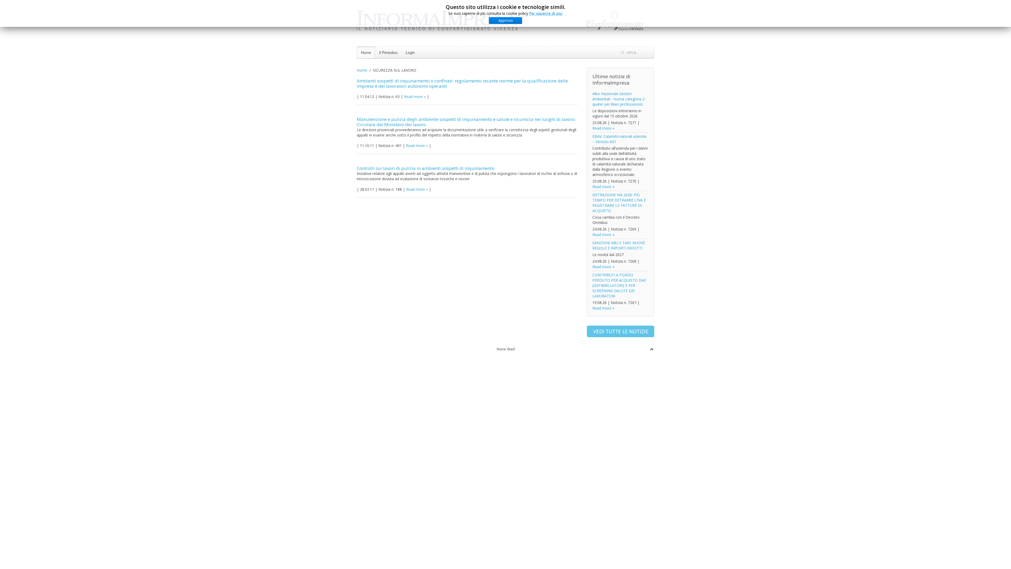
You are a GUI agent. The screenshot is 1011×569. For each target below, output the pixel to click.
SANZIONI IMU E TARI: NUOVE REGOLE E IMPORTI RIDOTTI (618, 245)
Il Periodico (388, 52)
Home (366, 52)
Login (410, 52)
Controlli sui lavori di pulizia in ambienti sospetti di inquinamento (425, 168)
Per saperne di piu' (546, 13)
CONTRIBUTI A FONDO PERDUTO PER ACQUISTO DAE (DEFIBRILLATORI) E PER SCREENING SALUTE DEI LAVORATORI (619, 285)
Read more (413, 96)
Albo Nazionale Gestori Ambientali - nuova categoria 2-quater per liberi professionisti (619, 99)
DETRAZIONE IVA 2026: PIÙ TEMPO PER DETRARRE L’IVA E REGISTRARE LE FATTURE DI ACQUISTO (619, 202)
